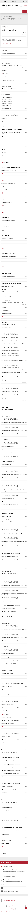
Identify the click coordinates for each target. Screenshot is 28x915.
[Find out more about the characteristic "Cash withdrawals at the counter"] (25, 817)
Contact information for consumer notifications (11, 40)
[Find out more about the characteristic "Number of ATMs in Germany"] (25, 238)
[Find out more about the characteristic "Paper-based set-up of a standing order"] (25, 760)
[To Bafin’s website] (3, 1)
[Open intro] (26, 1)
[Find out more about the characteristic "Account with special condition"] (25, 170)
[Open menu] (25, 6)
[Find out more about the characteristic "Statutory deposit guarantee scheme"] (25, 256)
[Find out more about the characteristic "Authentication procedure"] (25, 159)
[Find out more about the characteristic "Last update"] (25, 850)
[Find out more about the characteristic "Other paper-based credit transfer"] (25, 730)
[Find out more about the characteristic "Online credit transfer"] (25, 698)
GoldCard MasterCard (7, 97)
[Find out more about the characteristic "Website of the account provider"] (25, 837)
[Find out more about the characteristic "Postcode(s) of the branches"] (25, 227)
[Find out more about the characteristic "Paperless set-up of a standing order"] (25, 767)
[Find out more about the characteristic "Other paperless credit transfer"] (25, 723)
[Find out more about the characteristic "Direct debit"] (25, 792)
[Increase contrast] (18, 1)
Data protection (20, 906)
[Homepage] (1, 16)
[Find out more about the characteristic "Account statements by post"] (25, 673)
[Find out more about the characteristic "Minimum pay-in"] (25, 177)
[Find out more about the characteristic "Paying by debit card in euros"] (25, 385)
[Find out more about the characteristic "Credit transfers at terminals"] (25, 710)
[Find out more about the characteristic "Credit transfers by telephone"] (25, 717)
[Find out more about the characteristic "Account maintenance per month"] (25, 53)
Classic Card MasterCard (8, 99)
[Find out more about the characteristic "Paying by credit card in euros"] (25, 446)
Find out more (24, 67)
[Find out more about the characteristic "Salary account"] (25, 196)
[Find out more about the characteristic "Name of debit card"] (25, 76)
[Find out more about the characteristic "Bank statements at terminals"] (25, 680)
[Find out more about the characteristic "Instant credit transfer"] (25, 736)
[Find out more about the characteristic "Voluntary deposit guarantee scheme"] (25, 263)
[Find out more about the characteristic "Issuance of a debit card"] (25, 83)
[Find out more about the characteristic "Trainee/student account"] (25, 189)
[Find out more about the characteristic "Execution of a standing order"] (25, 786)
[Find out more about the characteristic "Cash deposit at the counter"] (25, 810)
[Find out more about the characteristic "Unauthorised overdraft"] (25, 296)
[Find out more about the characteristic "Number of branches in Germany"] (25, 220)
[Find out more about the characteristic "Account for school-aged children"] (25, 183)
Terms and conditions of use (8, 912)
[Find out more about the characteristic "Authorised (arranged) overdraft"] (25, 60)
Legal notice (11, 906)
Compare (8, 43)
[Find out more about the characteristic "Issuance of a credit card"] (25, 108)
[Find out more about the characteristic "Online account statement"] (25, 686)
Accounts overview (8, 16)
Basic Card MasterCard (7, 103)
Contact (3, 906)
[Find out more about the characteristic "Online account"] (25, 118)
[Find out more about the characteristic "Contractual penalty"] (25, 843)
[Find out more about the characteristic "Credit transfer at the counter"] (25, 704)
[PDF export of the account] (26, 16)
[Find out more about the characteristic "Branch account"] (25, 139)
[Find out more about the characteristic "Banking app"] (25, 152)
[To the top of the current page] (26, 908)
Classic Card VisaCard (7, 101)
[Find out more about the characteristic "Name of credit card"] (25, 93)
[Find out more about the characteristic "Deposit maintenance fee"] (25, 313)
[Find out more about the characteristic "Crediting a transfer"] (25, 742)
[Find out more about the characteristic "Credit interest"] (25, 70)
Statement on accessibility (7, 909)
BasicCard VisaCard (7, 105)
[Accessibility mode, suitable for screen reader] (23, 1)
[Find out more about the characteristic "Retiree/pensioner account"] (25, 202)
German (14, 1)
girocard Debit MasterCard (8, 80)
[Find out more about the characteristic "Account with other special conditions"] (25, 208)
